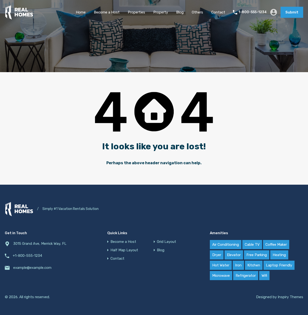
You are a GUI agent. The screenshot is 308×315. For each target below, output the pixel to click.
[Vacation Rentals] (19, 17)
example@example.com (32, 267)
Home (81, 12)
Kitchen (253, 265)
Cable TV (252, 244)
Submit (291, 12)
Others (197, 12)
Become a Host (107, 12)
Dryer (216, 255)
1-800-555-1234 (252, 12)
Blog (180, 12)
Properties (136, 12)
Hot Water (220, 265)
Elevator (234, 255)
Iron (238, 265)
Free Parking (256, 255)
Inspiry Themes (290, 297)
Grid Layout (166, 242)
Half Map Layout (124, 250)
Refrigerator (246, 275)
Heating (279, 255)
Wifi (264, 275)
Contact (218, 12)
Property (160, 12)
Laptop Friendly (279, 265)
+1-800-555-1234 (27, 255)
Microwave (221, 275)
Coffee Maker (276, 244)
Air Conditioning (225, 244)
